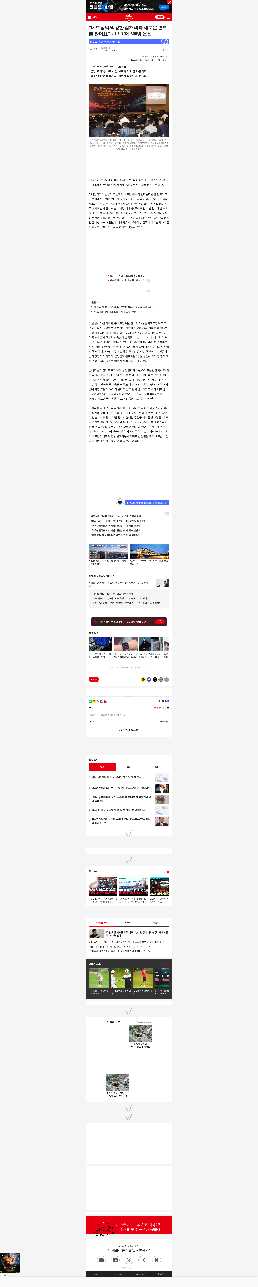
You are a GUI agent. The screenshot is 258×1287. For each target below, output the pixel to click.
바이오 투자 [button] (102, 922)
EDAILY (89, 17)
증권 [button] (129, 767)
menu (168, 17)
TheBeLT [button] (129, 922)
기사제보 (118, 1274)
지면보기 (96, 1274)
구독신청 (139, 1274)
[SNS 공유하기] (167, 49)
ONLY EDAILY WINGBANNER (129, 16)
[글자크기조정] (162, 49)
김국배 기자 (106, 48)
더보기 (164, 872)
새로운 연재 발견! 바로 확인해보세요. (127, 280)
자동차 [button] (156, 922)
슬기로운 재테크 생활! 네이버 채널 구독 (128, 276)
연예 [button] (156, 767)
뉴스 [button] (102, 767)
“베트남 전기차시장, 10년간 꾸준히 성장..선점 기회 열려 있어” (123, 307)
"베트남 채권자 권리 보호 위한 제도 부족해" (114, 312)
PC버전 (161, 1274)
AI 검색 (160, 17)
